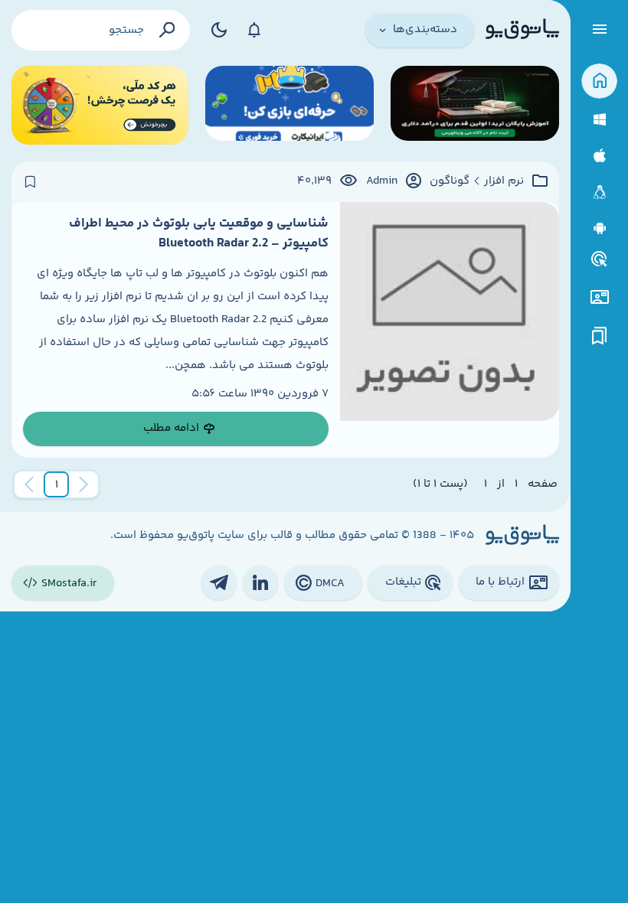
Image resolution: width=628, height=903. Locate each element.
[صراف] (99, 105)
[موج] (475, 105)
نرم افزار (504, 181)
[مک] (599, 155)
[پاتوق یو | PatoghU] (522, 30)
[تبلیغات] (600, 259)
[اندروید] (599, 228)
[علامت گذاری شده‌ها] (600, 336)
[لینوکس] (599, 192)
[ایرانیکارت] (289, 105)
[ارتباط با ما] (599, 297)
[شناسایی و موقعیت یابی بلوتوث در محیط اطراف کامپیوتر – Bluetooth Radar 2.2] (449, 330)
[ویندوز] (599, 120)
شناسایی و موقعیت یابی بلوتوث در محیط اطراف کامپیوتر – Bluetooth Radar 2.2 (199, 233)
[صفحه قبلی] (83, 484)
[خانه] (599, 81)
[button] (57, 484)
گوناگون (449, 181)
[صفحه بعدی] (29, 484)
